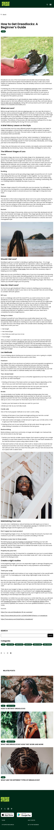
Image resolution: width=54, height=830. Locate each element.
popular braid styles (7, 396)
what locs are (27, 111)
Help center (31, 820)
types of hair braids (19, 269)
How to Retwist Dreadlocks (13, 709)
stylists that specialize (43, 591)
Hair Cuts (28, 644)
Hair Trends (47, 644)
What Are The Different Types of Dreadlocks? (20, 780)
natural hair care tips (30, 526)
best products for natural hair (12, 179)
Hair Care (10, 644)
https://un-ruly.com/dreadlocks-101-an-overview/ (16, 612)
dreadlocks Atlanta (38, 601)
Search (4, 631)
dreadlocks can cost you (25, 342)
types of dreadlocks (34, 347)
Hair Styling (37, 644)
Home (3, 820)
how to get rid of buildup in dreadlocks (20, 542)
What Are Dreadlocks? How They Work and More (22, 744)
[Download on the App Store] (7, 815)
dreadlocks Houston (10, 601)
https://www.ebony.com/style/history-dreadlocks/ (17, 619)
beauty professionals (7, 320)
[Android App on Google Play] (24, 815)
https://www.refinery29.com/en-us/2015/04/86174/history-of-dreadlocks (24, 615)
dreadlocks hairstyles (31, 89)
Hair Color (19, 644)
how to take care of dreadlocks (11, 103)
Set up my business (33, 824)
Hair (3, 31)
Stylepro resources (8, 824)
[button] (50, 4)
